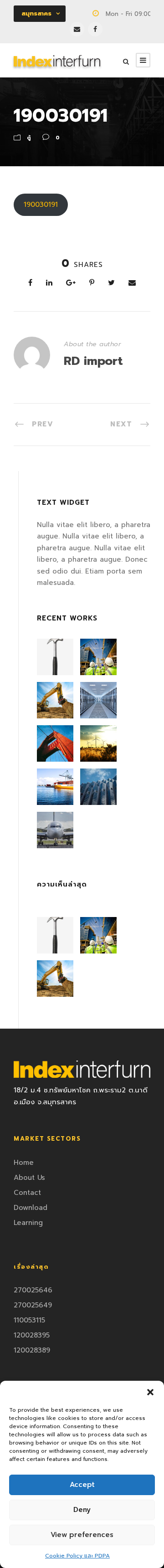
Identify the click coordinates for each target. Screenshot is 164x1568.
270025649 (33, 1305)
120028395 (32, 1335)
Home (24, 1163)
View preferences (82, 1535)
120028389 (32, 1350)
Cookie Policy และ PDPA (77, 1556)
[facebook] (95, 29)
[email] (77, 29)
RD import (93, 361)
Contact (27, 1193)
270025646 (33, 1290)
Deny (82, 1510)
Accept (82, 1485)
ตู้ (29, 138)
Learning (28, 1223)
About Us (29, 1178)
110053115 (29, 1320)
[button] (150, 1392)
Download (30, 1208)
